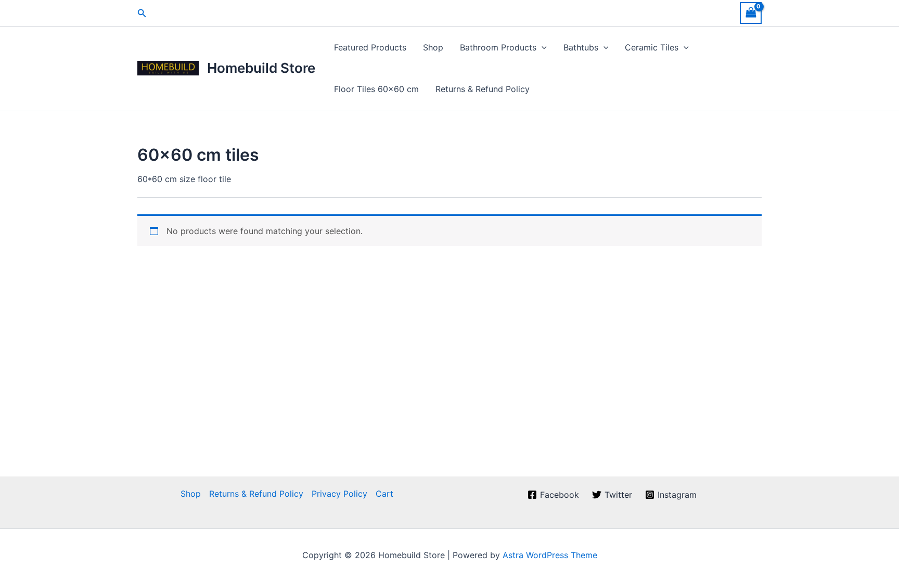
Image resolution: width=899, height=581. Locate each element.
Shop (433, 47)
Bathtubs (580, 47)
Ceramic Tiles (651, 47)
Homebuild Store (261, 68)
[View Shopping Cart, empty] (751, 12)
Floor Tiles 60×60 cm (376, 89)
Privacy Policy (339, 493)
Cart (384, 493)
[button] (142, 13)
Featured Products (370, 47)
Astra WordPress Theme (550, 555)
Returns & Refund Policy (482, 89)
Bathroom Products (498, 47)
